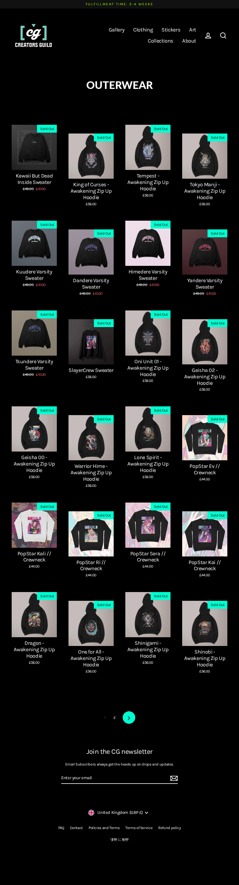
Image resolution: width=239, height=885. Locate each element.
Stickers (170, 30)
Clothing (143, 30)
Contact (76, 828)
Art (192, 30)
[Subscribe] (173, 778)
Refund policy (169, 828)
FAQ (61, 828)
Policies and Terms (104, 828)
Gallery (116, 30)
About (189, 41)
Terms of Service (138, 828)
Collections (160, 41)
